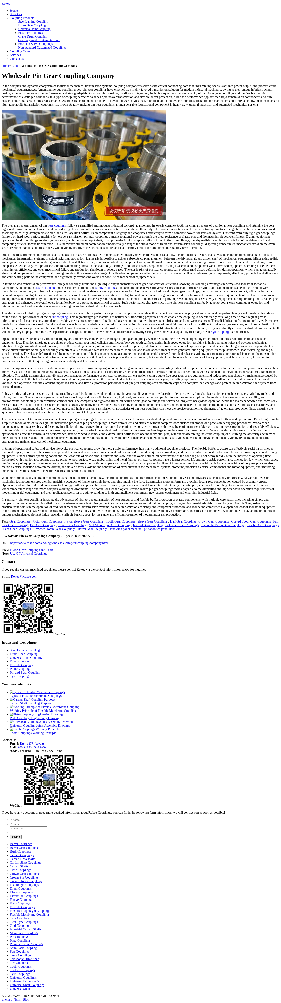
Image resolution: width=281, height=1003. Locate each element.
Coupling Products (22, 18)
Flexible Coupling (21, 665)
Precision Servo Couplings (35, 44)
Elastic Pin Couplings (24, 896)
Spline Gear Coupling (72, 525)
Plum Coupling (20, 669)
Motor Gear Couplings (47, 521)
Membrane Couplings (24, 933)
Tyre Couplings (20, 974)
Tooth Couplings (21, 966)
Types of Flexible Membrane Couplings (36, 696)
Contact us (17, 58)
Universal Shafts (20, 988)
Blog (15, 65)
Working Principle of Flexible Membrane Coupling (43, 710)
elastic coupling (45, 287)
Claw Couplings (20, 870)
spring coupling (105, 287)
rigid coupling (220, 332)
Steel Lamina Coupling (33, 21)
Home (14, 10)
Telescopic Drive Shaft (24, 959)
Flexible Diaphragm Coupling (29, 911)
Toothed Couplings (22, 970)
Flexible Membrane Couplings (29, 914)
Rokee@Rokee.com (24, 576)
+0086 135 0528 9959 (31, 747)
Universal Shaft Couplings (27, 985)
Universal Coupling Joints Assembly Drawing (40, 725)
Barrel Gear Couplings (92, 529)
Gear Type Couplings (24, 922)
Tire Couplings (19, 962)
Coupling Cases (20, 51)
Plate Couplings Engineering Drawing (34, 718)
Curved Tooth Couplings (26, 881)
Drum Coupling (20, 661)
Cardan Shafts (19, 866)
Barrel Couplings (21, 844)
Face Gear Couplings (17, 529)
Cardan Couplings (22, 855)
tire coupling (60, 317)
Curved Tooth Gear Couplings (251, 521)
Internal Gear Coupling (148, 525)
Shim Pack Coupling (23, 948)
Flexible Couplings (30, 32)
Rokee (6, 3)
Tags (17, 999)
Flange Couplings (21, 899)
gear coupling (56, 225)
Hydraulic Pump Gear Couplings (222, 525)
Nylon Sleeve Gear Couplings (83, 521)
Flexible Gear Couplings (263, 525)
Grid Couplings (20, 925)
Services (15, 55)
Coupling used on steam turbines (39, 40)
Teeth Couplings (20, 955)
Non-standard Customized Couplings (42, 47)
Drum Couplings (21, 888)
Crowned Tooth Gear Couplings (54, 529)
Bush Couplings (20, 851)
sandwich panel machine (126, 529)
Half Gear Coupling (183, 521)
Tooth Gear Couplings (120, 521)
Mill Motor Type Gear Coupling (109, 525)
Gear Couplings (19, 521)
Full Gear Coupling (42, 525)
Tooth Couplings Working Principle (33, 733)
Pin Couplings (19, 936)
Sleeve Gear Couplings (152, 521)
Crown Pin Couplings (24, 877)
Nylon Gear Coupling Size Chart (31, 550)
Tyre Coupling (19, 676)
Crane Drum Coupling (32, 36)
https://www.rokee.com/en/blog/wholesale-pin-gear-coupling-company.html (59, 543)
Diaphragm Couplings (24, 885)
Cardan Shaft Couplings (25, 862)
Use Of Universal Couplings (28, 553)
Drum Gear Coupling (32, 25)
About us (16, 14)
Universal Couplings (23, 977)
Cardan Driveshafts (22, 859)
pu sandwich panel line (159, 529)
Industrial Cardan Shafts (25, 929)
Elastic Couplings (21, 892)
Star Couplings (19, 951)
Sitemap (7, 999)
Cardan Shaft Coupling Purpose (30, 703)
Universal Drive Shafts (24, 981)
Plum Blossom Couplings (26, 944)
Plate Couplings (20, 940)
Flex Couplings (20, 903)
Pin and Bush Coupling (25, 672)
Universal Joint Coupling (34, 29)
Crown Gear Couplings (213, 521)
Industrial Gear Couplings (182, 525)
